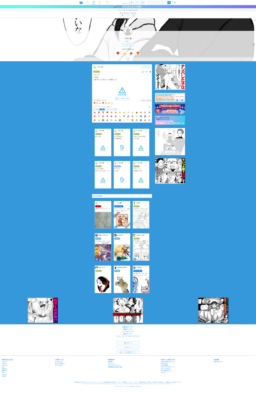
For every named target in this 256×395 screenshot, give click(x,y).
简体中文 (4, 369)
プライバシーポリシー (114, 365)
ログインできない (165, 369)
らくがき (96, 72)
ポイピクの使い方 (59, 363)
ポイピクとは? (59, 361)
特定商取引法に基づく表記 (115, 367)
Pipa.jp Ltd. (138, 386)
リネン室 (128, 38)
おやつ (108, 109)
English (4, 361)
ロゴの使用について (166, 370)
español (4, 363)
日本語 (4, 376)
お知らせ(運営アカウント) (168, 361)
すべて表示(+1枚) (123, 98)
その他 (114, 109)
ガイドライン (111, 363)
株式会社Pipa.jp (218, 361)
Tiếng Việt (5, 365)
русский (4, 374)
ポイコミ (163, 372)
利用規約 (110, 361)
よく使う (96, 109)
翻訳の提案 (9, 360)
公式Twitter (164, 363)
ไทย (3, 372)
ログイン (129, 343)
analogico (131, 386)
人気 (102, 109)
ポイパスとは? (59, 365)
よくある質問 (164, 365)
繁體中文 (4, 370)
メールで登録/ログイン (128, 352)
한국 (3, 367)
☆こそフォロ (128, 45)
